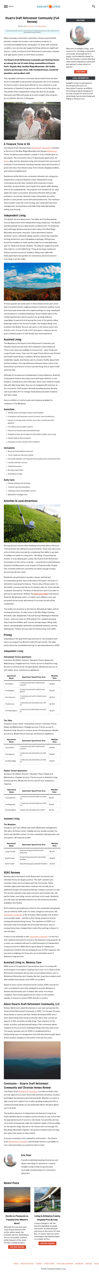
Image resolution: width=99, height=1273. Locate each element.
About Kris (25, 1173)
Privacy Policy (49, 1263)
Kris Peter (30, 26)
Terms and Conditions (64, 1263)
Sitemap (88, 1263)
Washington (52, 151)
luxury (6, 161)
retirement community (13, 915)
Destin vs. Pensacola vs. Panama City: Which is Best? (17, 1220)
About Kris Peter (27, 1263)
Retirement (42, 26)
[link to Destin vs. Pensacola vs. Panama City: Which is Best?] (17, 1199)
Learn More (80, 72)
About (16, 1263)
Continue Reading (17, 1247)
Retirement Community (41, 148)
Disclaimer (79, 1263)
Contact (39, 1263)
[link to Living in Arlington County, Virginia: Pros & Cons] (47, 1199)
